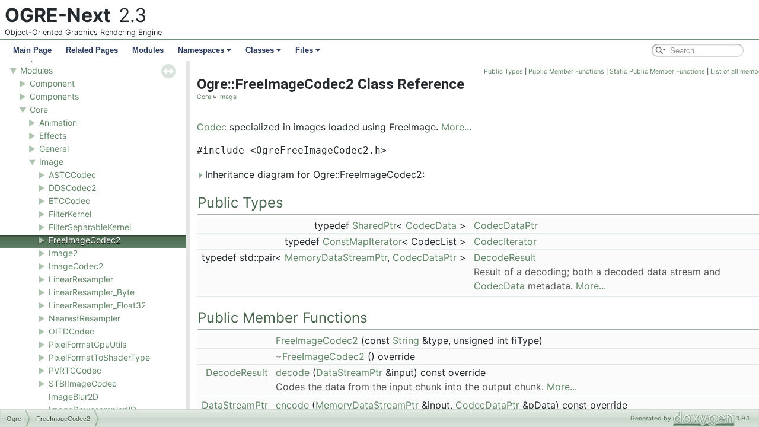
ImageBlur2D (73, 396)
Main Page (32, 50)
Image (51, 162)
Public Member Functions (566, 71)
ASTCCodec (72, 175)
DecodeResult (505, 257)
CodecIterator (505, 241)
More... (456, 127)
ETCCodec (69, 201)
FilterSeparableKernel (90, 227)
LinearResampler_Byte (92, 292)
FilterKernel (70, 214)
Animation (58, 122)
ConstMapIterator (362, 241)
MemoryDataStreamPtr (336, 257)
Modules (148, 50)
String (406, 340)
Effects (52, 135)
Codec (212, 127)
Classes (259, 50)
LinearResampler (81, 279)
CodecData (431, 225)
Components (54, 96)
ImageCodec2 (76, 266)
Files (304, 50)
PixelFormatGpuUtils (87, 344)
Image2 (63, 253)
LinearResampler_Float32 (97, 305)
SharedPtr (374, 225)
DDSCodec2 (72, 188)
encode (292, 405)
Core (39, 109)
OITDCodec (71, 331)
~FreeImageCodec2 (320, 356)
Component (52, 83)
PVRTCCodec (75, 370)
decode (293, 372)
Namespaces (201, 50)
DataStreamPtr (349, 372)
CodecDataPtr (506, 225)
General (54, 149)
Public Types (503, 71)
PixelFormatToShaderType (99, 357)
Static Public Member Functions (657, 71)
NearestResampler (84, 318)
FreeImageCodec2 (84, 240)
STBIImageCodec (83, 383)
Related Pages (92, 50)
